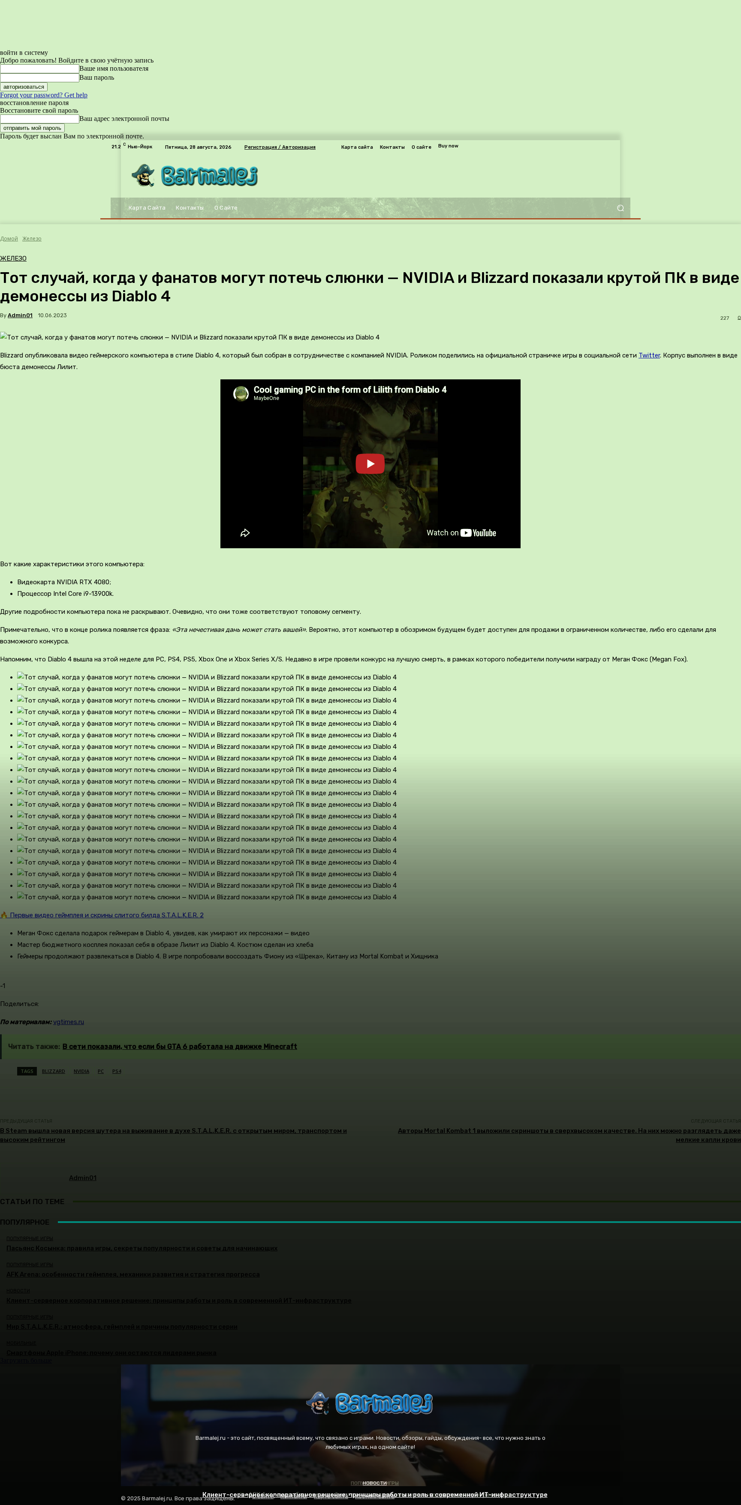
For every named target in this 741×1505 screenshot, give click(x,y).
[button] (620, 208)
